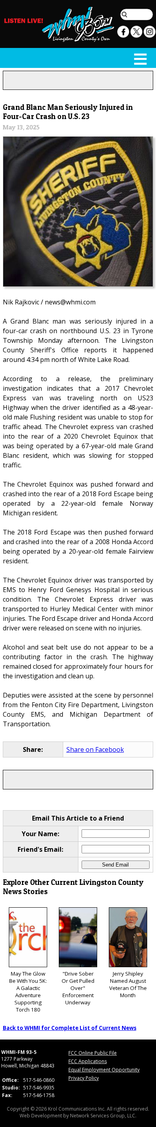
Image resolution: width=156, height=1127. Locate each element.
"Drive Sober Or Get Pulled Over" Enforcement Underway (78, 988)
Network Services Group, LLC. (103, 1115)
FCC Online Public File (92, 1052)
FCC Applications (87, 1061)
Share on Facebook (95, 749)
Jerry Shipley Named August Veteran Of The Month (128, 984)
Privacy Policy (83, 1078)
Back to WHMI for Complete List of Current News (69, 1028)
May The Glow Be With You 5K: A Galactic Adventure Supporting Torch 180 (28, 991)
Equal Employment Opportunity (104, 1069)
